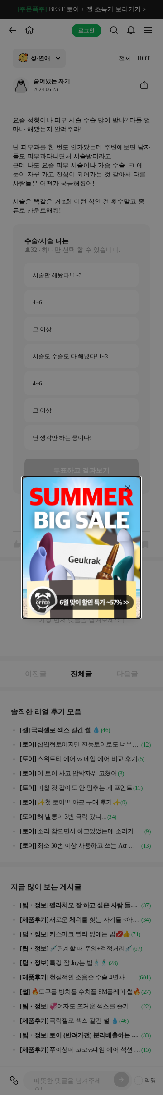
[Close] (127, 488)
